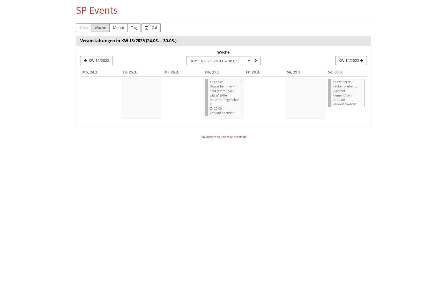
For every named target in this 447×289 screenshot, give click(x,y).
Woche (100, 27)
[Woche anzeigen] (255, 60)
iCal (153, 27)
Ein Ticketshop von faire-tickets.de (224, 137)
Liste (84, 27)
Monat (118, 27)
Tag (134, 27)
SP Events (97, 10)
